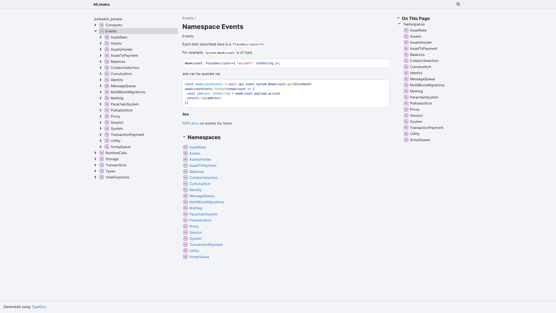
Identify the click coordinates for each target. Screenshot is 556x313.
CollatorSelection (203, 177)
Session (195, 232)
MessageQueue (201, 196)
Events (188, 18)
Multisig (195, 208)
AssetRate (197, 147)
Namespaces (414, 24)
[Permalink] (192, 114)
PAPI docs (190, 123)
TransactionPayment (206, 244)
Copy (382, 63)
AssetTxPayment (203, 165)
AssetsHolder (200, 159)
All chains (101, 4)
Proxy (194, 226)
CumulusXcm (200, 183)
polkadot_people (108, 19)
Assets (194, 153)
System (195, 238)
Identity (195, 190)
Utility (194, 250)
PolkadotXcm (200, 220)
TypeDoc (38, 307)
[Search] (458, 4)
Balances (196, 171)
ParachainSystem (203, 214)
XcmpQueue (199, 257)
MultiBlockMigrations (206, 202)
